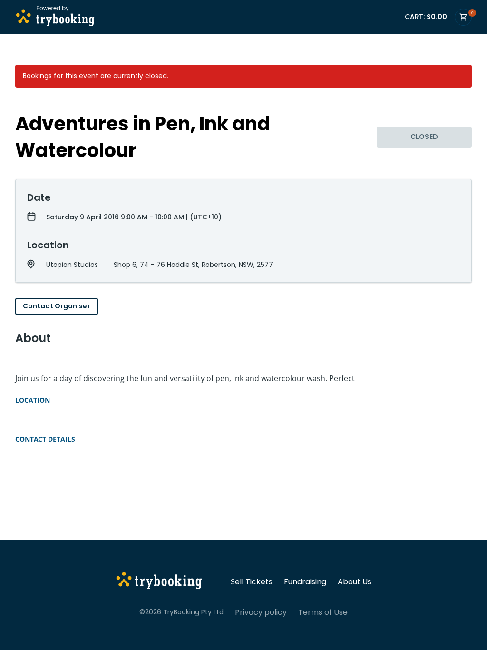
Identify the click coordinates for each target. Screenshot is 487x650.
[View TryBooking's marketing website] (159, 582)
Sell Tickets (252, 582)
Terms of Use (323, 612)
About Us (354, 582)
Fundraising (305, 582)
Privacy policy (261, 612)
